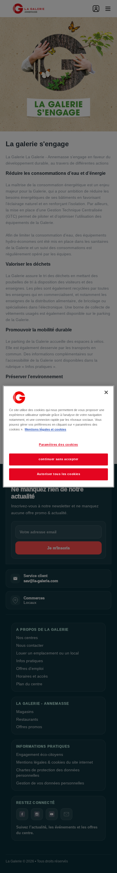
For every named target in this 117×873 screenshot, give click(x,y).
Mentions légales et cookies (45, 429)
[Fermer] (106, 392)
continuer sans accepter (58, 459)
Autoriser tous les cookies (58, 474)
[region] (58, 436)
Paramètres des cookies (58, 444)
